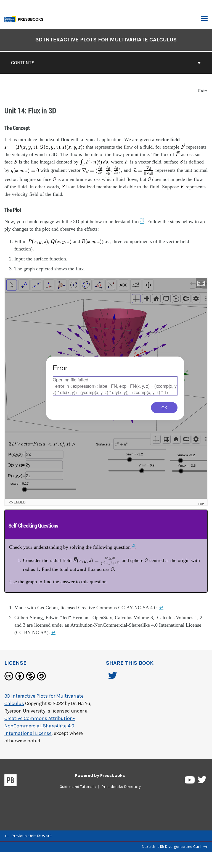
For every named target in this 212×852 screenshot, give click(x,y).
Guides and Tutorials (78, 786)
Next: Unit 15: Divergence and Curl (172, 846)
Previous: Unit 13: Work (31, 835)
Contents (23, 63)
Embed (20, 502)
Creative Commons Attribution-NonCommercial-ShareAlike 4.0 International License (39, 725)
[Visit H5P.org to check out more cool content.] (201, 504)
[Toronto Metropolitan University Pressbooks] (25, 18)
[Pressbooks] (10, 781)
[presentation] (44, 146)
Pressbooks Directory (121, 786)
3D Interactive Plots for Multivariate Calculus (106, 39)
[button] (201, 283)
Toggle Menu (204, 19)
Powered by (100, 775)
